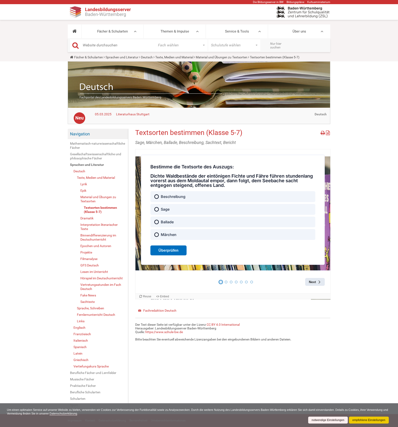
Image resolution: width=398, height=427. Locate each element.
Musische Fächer (82, 379)
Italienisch (80, 340)
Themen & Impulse (175, 31)
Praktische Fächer (83, 386)
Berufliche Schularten (85, 392)
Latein (77, 353)
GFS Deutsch (89, 265)
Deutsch (147, 57)
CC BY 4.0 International (223, 324)
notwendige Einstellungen (328, 420)
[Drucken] (323, 132)
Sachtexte (87, 302)
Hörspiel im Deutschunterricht (101, 278)
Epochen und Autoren (95, 246)
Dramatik (87, 218)
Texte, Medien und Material (174, 57)
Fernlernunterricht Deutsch (96, 315)
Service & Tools (237, 31)
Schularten (77, 398)
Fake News (88, 295)
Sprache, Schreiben (90, 308)
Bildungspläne (295, 2)
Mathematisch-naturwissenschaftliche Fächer (97, 145)
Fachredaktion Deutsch (159, 310)
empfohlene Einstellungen (368, 420)
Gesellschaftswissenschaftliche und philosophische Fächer (95, 156)
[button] (74, 31)
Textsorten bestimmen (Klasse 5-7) (100, 210)
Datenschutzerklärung (63, 413)
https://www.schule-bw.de (164, 332)
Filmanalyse (88, 259)
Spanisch (80, 347)
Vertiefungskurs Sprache (91, 366)
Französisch (82, 334)
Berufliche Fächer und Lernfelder (93, 373)
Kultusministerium (318, 2)
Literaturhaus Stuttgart (132, 114)
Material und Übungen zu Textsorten (221, 57)
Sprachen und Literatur (121, 57)
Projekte (86, 252)
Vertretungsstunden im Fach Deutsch (100, 287)
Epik (83, 190)
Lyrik (83, 184)
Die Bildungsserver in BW (268, 2)
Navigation (80, 133)
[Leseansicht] (328, 132)
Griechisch (80, 360)
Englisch (79, 327)
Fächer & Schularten (112, 31)
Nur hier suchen (275, 45)
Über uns (299, 31)
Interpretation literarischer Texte (99, 227)
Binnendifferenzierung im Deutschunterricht (98, 237)
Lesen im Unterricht (94, 272)
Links (81, 321)
